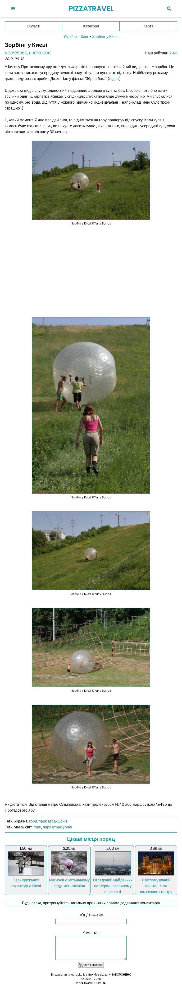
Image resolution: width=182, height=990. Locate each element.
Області (33, 26)
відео (114, 78)
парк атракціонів (53, 821)
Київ (84, 36)
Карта (148, 26)
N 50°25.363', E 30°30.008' (28, 53)
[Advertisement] (91, 268)
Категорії (91, 26)
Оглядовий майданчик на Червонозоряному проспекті (112, 886)
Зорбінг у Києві (105, 36)
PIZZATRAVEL (91, 9)
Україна (70, 36)
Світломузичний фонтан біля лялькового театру (156, 886)
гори (33, 821)
